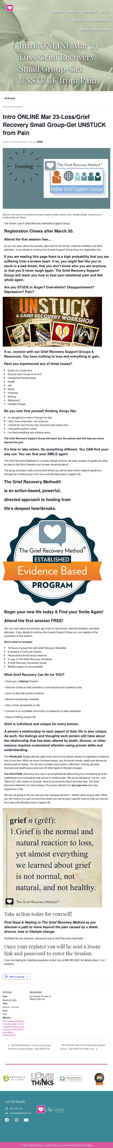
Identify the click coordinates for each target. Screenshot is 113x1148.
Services (90, 11)
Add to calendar (17, 977)
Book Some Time (94, 29)
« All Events (9, 98)
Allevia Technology (84, 1145)
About (71, 11)
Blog (104, 11)
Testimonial (98, 20)
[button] (79, 11)
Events (78, 20)
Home (57, 11)
